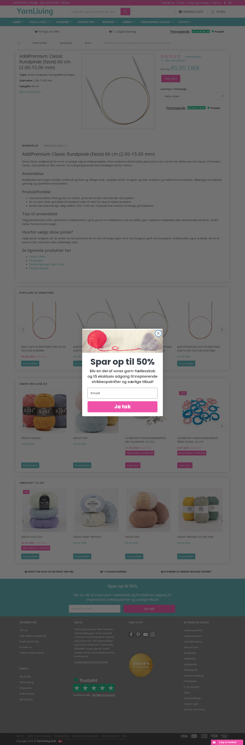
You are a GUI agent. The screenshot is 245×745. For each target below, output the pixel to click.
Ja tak (122, 406)
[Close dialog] (158, 333)
